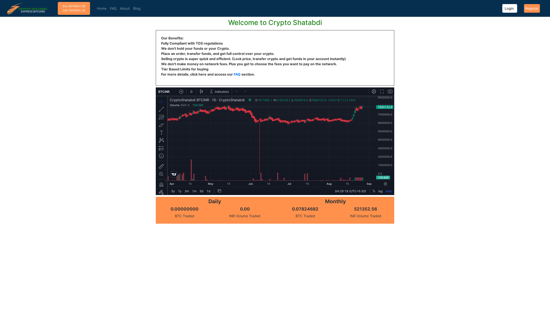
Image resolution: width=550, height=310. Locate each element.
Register (532, 8)
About (125, 8)
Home (102, 8)
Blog (137, 8)
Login (510, 8)
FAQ (113, 8)
